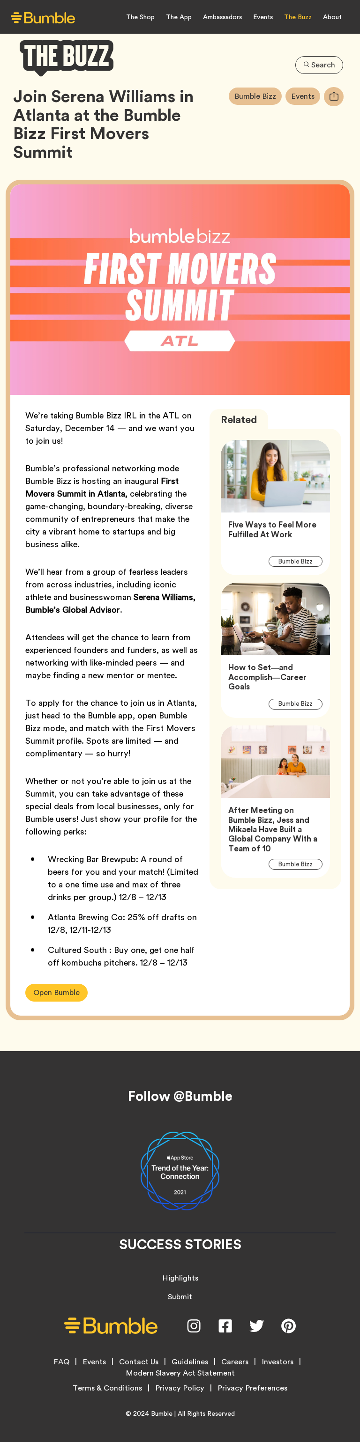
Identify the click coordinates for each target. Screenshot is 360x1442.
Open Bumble (56, 992)
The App (179, 17)
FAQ (61, 1362)
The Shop (140, 17)
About (332, 17)
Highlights (180, 1278)
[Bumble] (42, 17)
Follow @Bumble (180, 1096)
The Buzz (298, 17)
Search (323, 64)
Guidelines (190, 1362)
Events (263, 17)
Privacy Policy (179, 1388)
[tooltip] (334, 96)
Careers (234, 1362)
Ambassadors (222, 17)
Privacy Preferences (252, 1388)
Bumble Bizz (258, 96)
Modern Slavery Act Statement (180, 1373)
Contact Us (138, 1362)
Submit (180, 1296)
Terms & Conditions (107, 1388)
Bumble (161, 1413)
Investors (277, 1362)
